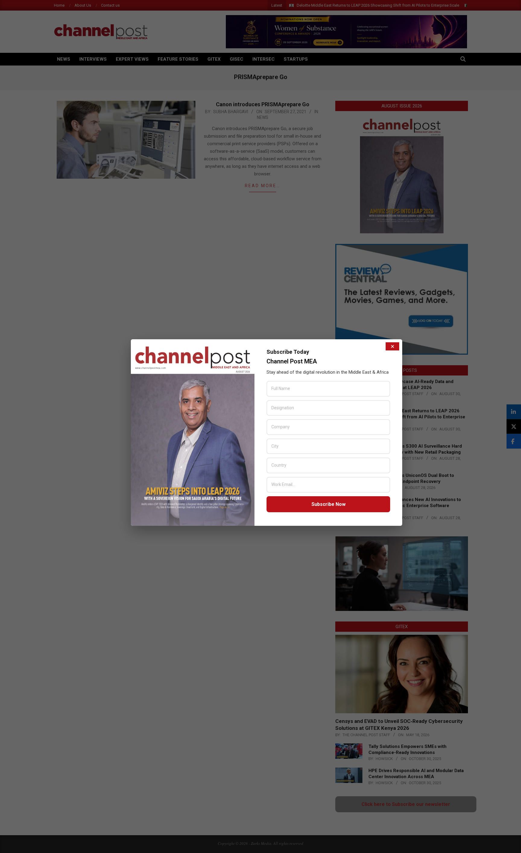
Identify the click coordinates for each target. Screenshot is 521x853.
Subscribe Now (328, 504)
